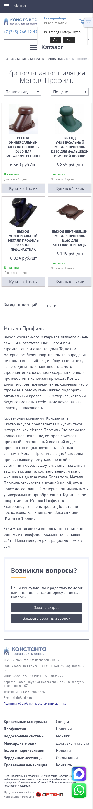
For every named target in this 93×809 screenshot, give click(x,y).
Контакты (64, 765)
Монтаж (63, 736)
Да (55, 39)
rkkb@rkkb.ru (22, 698)
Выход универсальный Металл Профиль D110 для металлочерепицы (23, 148)
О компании (67, 757)
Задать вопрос (46, 607)
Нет (69, 39)
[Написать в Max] (79, 774)
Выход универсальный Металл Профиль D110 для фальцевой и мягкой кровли (69, 148)
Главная (9, 58)
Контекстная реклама (19, 796)
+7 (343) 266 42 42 (20, 31)
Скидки (62, 721)
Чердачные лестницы (23, 757)
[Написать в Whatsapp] (79, 790)
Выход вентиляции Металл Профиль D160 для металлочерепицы (69, 241)
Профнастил (15, 728)
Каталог (22, 58)
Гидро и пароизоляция (24, 750)
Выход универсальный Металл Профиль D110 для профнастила (23, 241)
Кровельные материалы (25, 721)
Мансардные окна (20, 743)
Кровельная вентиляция (46, 58)
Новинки (64, 728)
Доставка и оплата (72, 743)
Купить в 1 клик (23, 188)
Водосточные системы (24, 736)
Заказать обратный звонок (46, 618)
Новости (63, 750)
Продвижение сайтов (19, 792)
